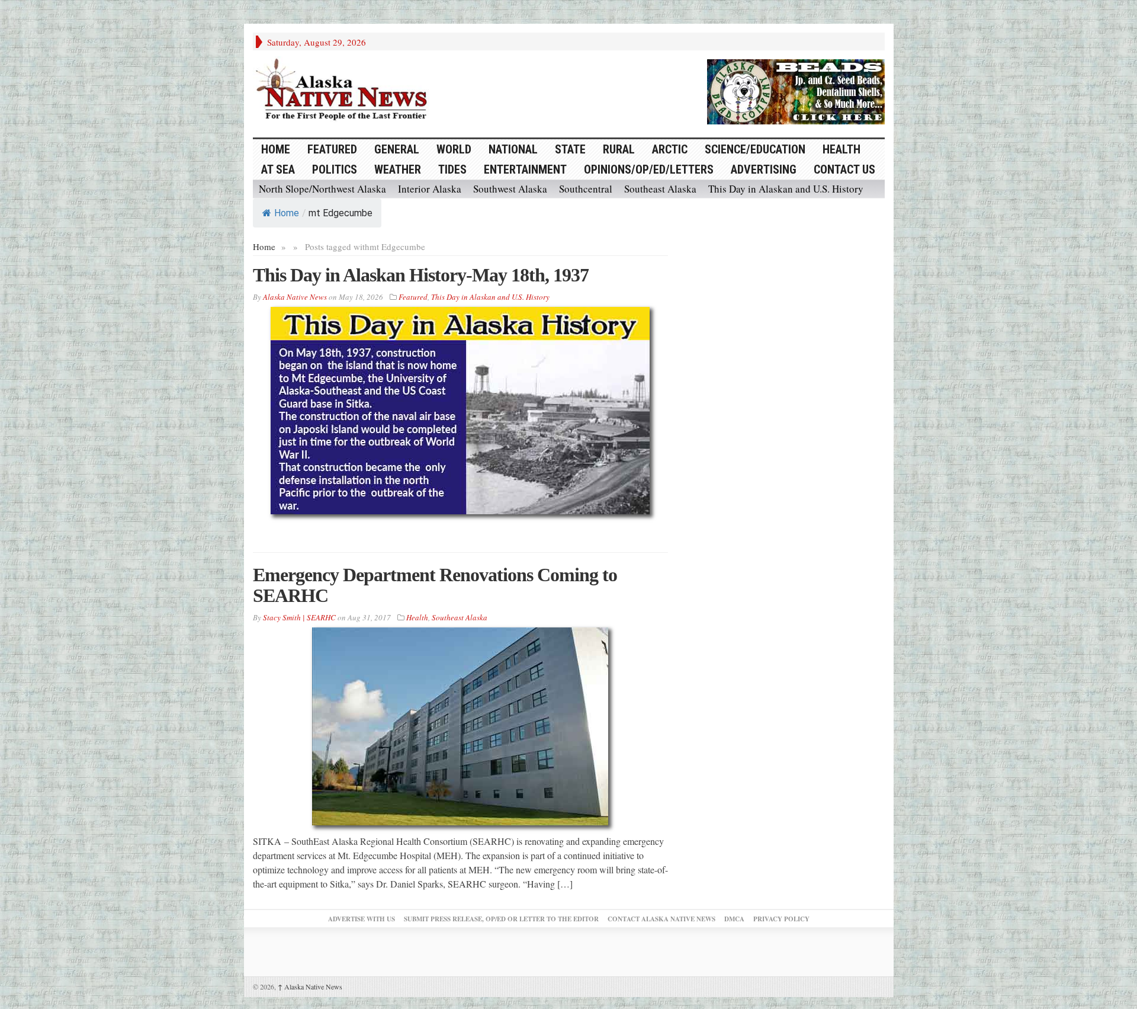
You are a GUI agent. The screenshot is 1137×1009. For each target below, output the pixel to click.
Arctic (670, 149)
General (396, 149)
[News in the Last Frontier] (344, 90)
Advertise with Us (361, 919)
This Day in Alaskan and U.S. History (785, 189)
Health (841, 149)
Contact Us (844, 169)
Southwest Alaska (510, 189)
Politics (334, 169)
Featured (332, 149)
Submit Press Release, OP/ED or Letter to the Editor (501, 919)
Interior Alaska (429, 189)
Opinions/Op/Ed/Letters (649, 169)
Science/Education (755, 149)
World (453, 149)
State (570, 149)
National (513, 149)
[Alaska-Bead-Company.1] (796, 90)
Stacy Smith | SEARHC (299, 617)
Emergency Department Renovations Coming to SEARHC (435, 585)
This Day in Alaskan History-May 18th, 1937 (421, 275)
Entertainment (525, 169)
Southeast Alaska (660, 189)
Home (286, 213)
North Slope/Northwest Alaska (322, 189)
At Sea (278, 169)
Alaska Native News (310, 986)
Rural (619, 149)
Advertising (763, 169)
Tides (452, 169)
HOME (275, 149)
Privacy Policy (781, 919)
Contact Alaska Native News (661, 919)
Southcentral (585, 189)
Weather (397, 169)
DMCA (734, 919)
